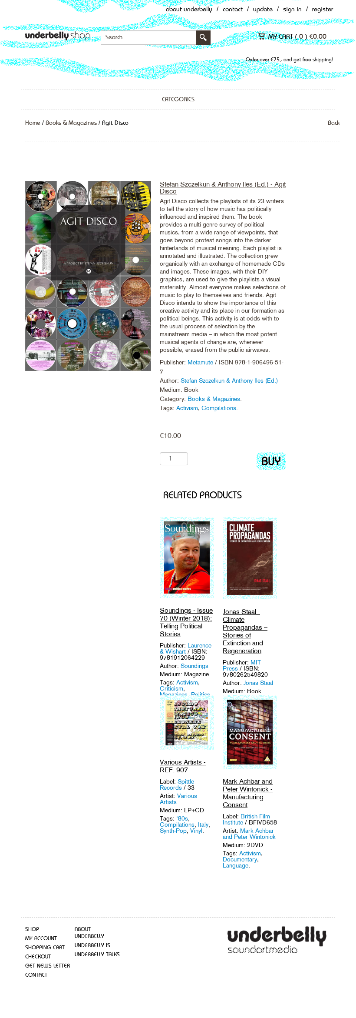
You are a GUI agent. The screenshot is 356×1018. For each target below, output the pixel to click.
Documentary (240, 859)
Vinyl (196, 830)
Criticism (171, 688)
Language (235, 865)
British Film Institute (246, 819)
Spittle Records (177, 784)
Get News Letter (47, 966)
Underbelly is (92, 945)
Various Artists (178, 798)
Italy (203, 824)
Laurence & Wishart (185, 648)
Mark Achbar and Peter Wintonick (249, 833)
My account (41, 938)
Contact (233, 10)
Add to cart (271, 463)
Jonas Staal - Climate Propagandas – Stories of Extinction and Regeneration (245, 631)
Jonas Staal (258, 682)
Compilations (218, 407)
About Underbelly (189, 10)
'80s (182, 818)
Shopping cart (45, 948)
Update (263, 10)
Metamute (201, 362)
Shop (32, 929)
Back (334, 123)
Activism (187, 407)
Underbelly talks (97, 955)
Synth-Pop (173, 830)
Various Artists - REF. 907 (183, 766)
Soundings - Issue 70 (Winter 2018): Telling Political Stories (186, 622)
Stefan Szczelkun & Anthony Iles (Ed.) (229, 380)
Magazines (174, 694)
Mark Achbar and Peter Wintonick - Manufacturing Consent (248, 793)
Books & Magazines (71, 123)
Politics (200, 694)
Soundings (194, 665)
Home (32, 123)
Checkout (38, 957)
